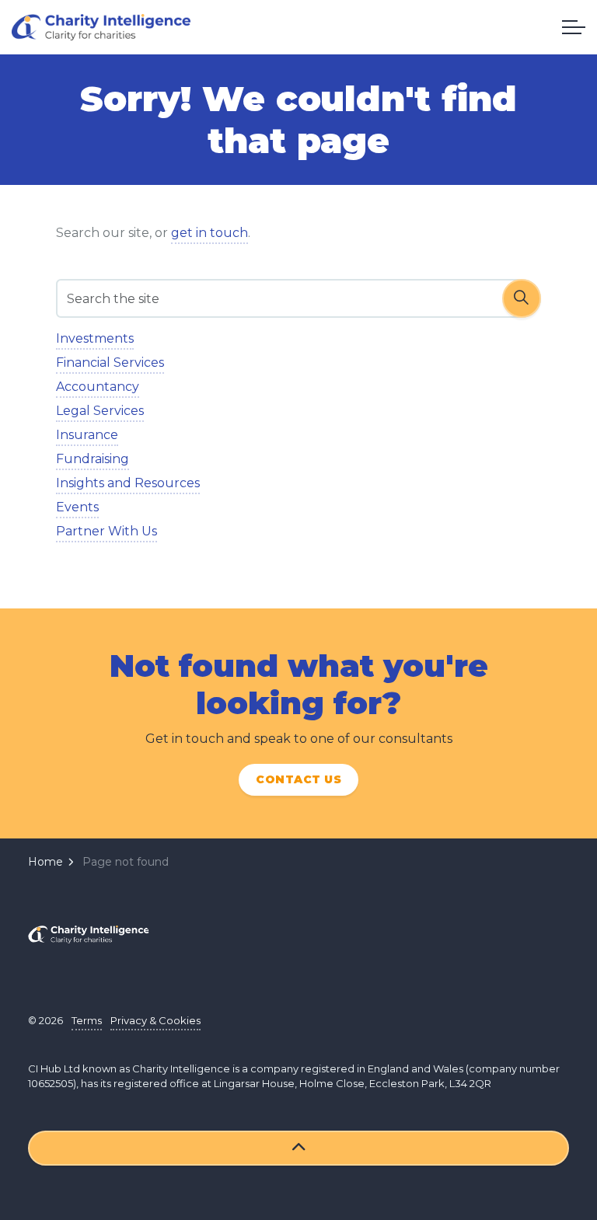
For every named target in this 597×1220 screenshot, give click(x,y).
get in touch (209, 232)
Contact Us (298, 779)
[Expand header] (573, 27)
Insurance (87, 434)
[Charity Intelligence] (101, 27)
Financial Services (110, 362)
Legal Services (100, 410)
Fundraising (92, 458)
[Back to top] (298, 1148)
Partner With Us (106, 531)
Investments (95, 338)
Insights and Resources (128, 483)
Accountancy (97, 386)
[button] (521, 298)
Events (77, 507)
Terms (87, 1020)
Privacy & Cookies (155, 1020)
